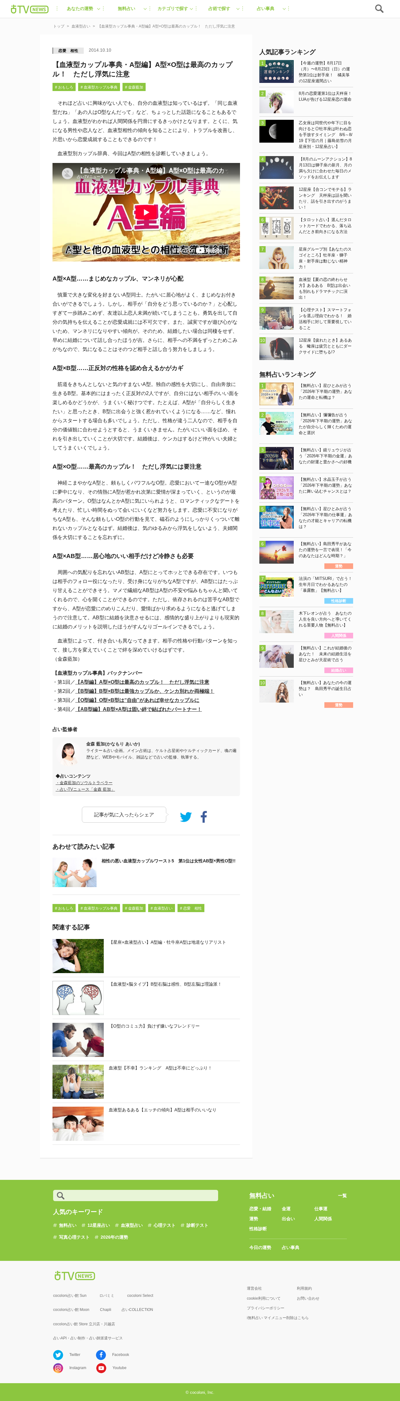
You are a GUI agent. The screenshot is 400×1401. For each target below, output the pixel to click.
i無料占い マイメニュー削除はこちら (278, 1318)
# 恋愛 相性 (191, 908)
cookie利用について (264, 1298)
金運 (286, 1208)
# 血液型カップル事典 (99, 87)
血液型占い (132, 1225)
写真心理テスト (74, 1237)
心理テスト (165, 1225)
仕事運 (321, 1208)
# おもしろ (64, 87)
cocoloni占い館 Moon (71, 1309)
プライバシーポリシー (265, 1308)
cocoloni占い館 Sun (70, 1295)
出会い (288, 1218)
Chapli (105, 1309)
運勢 (253, 1218)
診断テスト (197, 1225)
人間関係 (323, 1218)
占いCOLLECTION (137, 1309)
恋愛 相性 (68, 50)
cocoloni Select (140, 1295)
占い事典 (290, 1247)
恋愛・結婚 (260, 1208)
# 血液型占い (161, 908)
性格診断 (258, 1228)
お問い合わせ (308, 1298)
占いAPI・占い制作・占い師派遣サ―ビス (88, 1338)
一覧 (342, 1195)
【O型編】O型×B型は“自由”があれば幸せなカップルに (137, 700)
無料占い (68, 1225)
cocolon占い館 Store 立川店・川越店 (84, 1324)
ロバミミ (106, 1295)
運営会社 (254, 1288)
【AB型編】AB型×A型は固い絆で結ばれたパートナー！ (138, 709)
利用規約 (304, 1288)
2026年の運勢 (114, 1237)
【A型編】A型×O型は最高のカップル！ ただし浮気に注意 (142, 682)
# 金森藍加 (134, 87)
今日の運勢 (260, 1247)
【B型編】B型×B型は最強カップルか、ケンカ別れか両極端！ (144, 691)
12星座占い (99, 1225)
